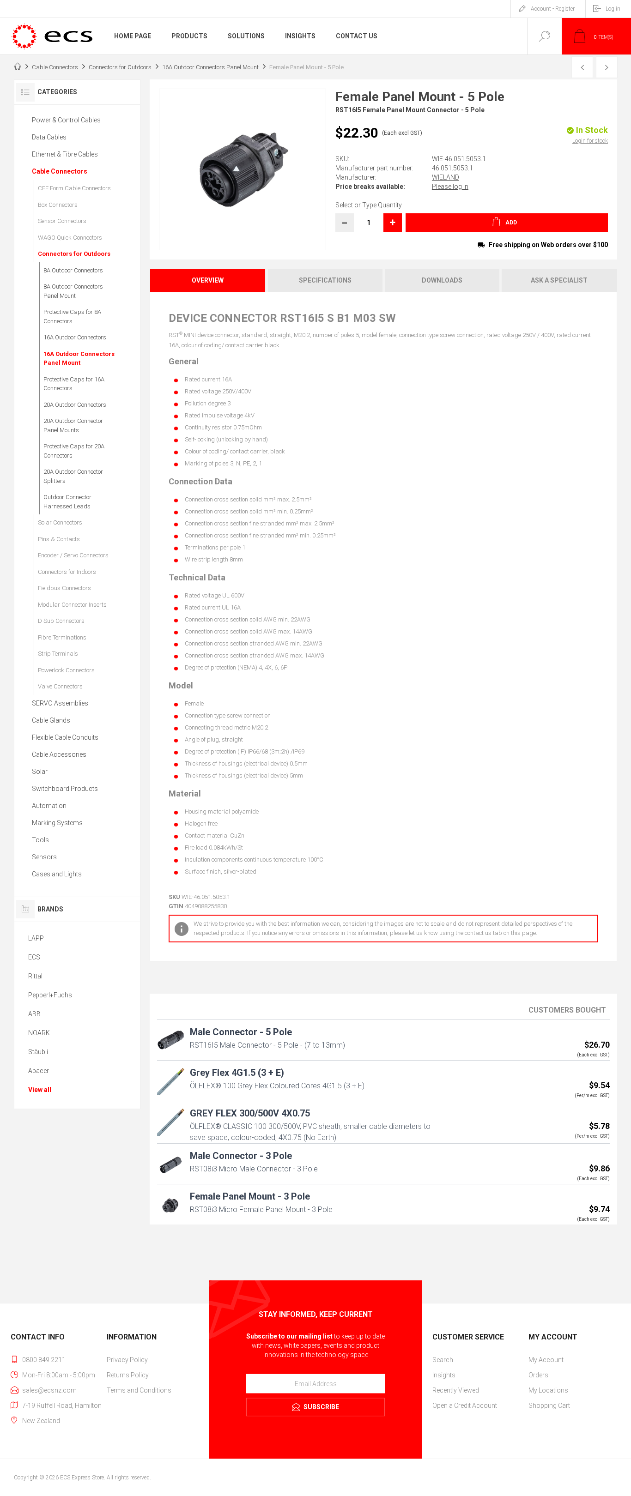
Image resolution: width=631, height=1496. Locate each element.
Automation (49, 805)
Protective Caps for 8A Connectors (72, 316)
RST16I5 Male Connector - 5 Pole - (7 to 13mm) (267, 1045)
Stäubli (38, 1052)
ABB (34, 1014)
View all (39, 1089)
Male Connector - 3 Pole (241, 1155)
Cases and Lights (57, 874)
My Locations (548, 1390)
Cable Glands (51, 720)
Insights (443, 1375)
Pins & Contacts (59, 539)
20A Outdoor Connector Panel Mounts (73, 425)
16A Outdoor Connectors (74, 337)
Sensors (44, 857)
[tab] (208, 280)
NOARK (39, 1033)
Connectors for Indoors (67, 571)
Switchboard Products (65, 788)
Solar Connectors (60, 522)
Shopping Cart (549, 1405)
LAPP (36, 938)
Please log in (450, 186)
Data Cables (49, 137)
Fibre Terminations (62, 637)
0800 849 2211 (44, 1359)
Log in (613, 9)
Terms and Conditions (139, 1390)
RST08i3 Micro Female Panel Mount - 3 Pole (261, 1209)
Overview (208, 280)
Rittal (35, 976)
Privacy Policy (127, 1359)
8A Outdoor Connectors (73, 270)
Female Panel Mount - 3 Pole (250, 1196)
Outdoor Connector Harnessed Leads (67, 502)
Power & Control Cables (66, 120)
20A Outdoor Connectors (74, 404)
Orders (538, 1375)
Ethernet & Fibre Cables (65, 154)
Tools (40, 840)
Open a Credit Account (464, 1405)
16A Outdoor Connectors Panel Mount (79, 358)
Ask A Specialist (559, 280)
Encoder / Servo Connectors (73, 555)
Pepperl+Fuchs (50, 995)
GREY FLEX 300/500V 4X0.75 (250, 1113)
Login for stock (590, 141)
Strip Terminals (58, 653)
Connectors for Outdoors (74, 253)
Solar (40, 771)
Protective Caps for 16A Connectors (73, 384)
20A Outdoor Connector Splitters (73, 476)
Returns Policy (128, 1375)
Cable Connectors (59, 171)
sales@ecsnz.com (49, 1390)
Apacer (38, 1070)
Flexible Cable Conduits (65, 737)
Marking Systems (57, 822)
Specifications (325, 280)
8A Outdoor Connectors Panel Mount (73, 291)
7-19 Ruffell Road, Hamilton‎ (62, 1405)
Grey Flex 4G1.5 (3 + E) (237, 1072)
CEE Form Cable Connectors (74, 188)
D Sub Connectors (61, 620)
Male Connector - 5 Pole (241, 1032)
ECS (34, 957)
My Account (546, 1359)
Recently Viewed (455, 1390)
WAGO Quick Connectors (70, 237)
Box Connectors (58, 204)
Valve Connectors (60, 686)
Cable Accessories (59, 754)
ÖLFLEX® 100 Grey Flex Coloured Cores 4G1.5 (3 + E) (277, 1085)
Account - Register (553, 9)
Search (442, 1359)
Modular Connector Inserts (72, 604)
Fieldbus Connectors (64, 588)
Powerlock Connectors (66, 670)
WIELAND (445, 177)
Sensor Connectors (62, 220)
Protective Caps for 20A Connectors (73, 451)
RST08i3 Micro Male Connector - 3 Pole (254, 1168)
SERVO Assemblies (60, 703)
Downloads (442, 280)
